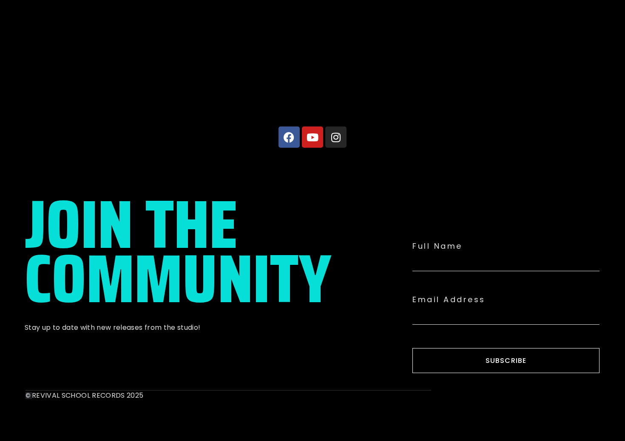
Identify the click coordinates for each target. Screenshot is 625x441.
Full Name (437, 246)
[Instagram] (336, 137)
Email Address (449, 300)
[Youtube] (312, 137)
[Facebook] (289, 137)
